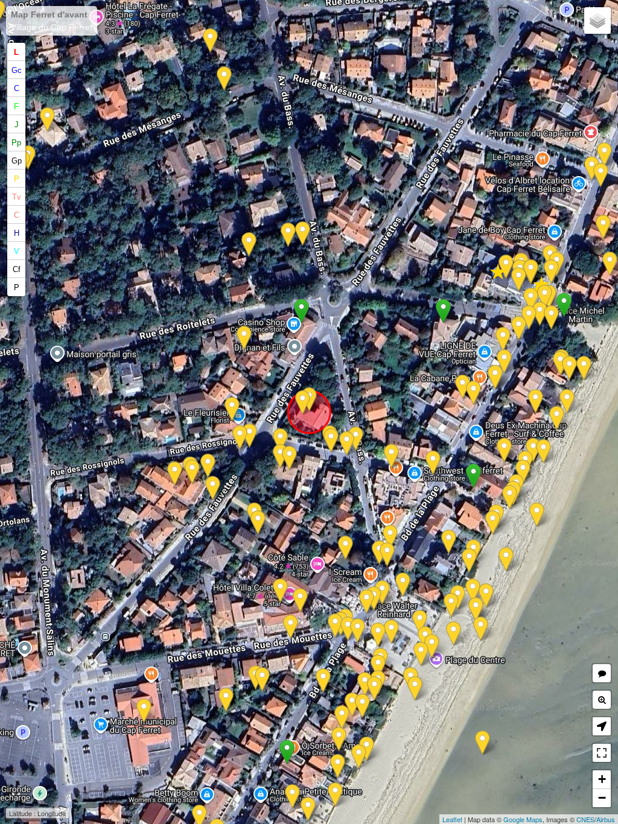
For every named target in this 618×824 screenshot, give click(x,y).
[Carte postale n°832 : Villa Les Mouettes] (492, 522)
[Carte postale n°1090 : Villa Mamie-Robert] (378, 666)
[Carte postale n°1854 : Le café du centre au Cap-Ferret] (335, 625)
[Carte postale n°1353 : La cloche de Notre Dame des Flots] (544, 297)
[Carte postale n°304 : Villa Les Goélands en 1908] (535, 401)
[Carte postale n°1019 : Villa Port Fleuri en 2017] (300, 600)
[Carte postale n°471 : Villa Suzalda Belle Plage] (362, 706)
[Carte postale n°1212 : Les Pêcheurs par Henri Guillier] (609, 264)
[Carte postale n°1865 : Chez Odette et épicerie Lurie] (604, 154)
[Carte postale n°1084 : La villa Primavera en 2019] (288, 235)
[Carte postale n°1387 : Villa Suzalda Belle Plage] (366, 749)
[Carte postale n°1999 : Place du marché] (226, 700)
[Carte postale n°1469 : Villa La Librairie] (289, 458)
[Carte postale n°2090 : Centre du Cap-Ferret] (482, 743)
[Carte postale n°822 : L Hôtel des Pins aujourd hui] (212, 488)
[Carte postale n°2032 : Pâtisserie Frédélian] (390, 537)
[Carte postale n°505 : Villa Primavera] (302, 233)
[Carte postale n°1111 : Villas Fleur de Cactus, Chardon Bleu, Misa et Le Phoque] (335, 794)
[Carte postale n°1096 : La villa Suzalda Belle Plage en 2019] (352, 704)
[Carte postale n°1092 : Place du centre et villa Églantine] (453, 633)
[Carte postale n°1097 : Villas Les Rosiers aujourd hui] (338, 739)
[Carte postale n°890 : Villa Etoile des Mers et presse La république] (462, 387)
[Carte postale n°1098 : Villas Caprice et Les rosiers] (414, 688)
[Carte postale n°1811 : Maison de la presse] (503, 339)
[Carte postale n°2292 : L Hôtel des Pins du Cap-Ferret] (192, 472)
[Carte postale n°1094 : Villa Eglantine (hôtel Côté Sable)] (357, 630)
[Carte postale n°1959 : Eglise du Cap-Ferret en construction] (536, 514)
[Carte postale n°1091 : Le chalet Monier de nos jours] (302, 402)
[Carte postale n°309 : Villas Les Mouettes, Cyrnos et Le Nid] (533, 450)
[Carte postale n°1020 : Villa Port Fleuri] (280, 590)
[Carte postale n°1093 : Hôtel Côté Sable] (366, 601)
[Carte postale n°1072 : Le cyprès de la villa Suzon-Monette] (551, 317)
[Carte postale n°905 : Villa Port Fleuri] (347, 628)
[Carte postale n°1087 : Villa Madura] (364, 684)
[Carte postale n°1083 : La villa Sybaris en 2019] (224, 78)
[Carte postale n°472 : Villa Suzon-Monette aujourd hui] (569, 368)
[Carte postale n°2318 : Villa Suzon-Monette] (560, 363)
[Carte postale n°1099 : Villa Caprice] (341, 717)
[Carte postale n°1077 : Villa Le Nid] (522, 472)
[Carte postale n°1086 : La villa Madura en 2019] (374, 688)
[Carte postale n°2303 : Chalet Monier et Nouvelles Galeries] (331, 440)
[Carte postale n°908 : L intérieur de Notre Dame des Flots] (518, 279)
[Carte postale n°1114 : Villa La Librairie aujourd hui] (280, 440)
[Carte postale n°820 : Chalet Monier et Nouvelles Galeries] (346, 443)
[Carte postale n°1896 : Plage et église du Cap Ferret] (480, 628)
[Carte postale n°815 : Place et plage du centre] (451, 605)
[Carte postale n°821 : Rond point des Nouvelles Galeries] (249, 435)
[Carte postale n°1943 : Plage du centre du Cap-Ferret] (420, 654)
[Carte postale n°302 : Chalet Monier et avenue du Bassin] (355, 438)
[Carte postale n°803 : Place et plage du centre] (419, 622)
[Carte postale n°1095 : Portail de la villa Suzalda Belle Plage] (323, 680)
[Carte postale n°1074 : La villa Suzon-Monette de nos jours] (539, 314)
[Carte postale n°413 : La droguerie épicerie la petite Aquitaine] (391, 456)
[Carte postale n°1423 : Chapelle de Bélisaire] (530, 300)
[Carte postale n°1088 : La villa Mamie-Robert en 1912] (262, 679)
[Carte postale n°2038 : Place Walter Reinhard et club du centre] (378, 635)
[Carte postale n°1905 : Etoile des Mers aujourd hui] (473, 393)
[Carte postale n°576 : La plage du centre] (486, 595)
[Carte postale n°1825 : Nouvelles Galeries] (232, 409)
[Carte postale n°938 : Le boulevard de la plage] (529, 317)
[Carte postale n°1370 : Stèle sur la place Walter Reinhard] (402, 584)
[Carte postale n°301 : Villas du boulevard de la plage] (600, 175)
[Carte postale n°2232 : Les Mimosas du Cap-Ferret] (603, 227)
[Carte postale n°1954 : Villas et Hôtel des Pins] (239, 437)
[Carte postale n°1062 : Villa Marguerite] (345, 548)
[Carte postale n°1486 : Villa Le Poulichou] (258, 522)
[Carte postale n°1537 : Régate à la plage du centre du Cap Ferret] (475, 609)
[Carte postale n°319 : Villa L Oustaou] (448, 542)
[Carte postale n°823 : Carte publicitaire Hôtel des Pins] (207, 466)
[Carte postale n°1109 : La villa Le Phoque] (308, 809)
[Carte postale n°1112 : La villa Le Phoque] (292, 796)
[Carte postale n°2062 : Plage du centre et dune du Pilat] (290, 627)
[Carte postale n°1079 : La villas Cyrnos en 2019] (509, 497)
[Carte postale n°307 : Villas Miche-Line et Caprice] (337, 766)
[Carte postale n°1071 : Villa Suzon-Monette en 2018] (583, 368)
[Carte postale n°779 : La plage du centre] (431, 646)
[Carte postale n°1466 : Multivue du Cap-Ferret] (391, 632)
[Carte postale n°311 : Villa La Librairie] (280, 456)
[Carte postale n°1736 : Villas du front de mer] (358, 756)
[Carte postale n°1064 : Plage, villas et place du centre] (472, 590)
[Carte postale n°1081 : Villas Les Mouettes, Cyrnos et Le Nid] (504, 450)
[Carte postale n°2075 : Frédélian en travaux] (387, 554)
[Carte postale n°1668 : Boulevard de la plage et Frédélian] (382, 592)
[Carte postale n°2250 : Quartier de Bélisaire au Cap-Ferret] (244, 338)
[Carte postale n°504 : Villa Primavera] (248, 244)
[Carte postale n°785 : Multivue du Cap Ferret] (518, 328)
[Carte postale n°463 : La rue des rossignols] (433, 463)
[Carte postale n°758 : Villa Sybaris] (210, 40)
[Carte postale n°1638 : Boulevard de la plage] (495, 377)
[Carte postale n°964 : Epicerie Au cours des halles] (591, 168)
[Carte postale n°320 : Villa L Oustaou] (506, 559)
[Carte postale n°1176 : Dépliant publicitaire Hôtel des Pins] (174, 473)
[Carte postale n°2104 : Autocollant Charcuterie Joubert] (143, 711)
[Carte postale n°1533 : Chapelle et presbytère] (530, 271)
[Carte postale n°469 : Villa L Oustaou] (469, 560)
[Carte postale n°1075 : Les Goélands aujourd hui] (556, 418)
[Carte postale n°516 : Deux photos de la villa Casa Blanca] (47, 119)
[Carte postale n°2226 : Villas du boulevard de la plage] (551, 271)
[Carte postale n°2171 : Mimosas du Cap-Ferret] (504, 361)
